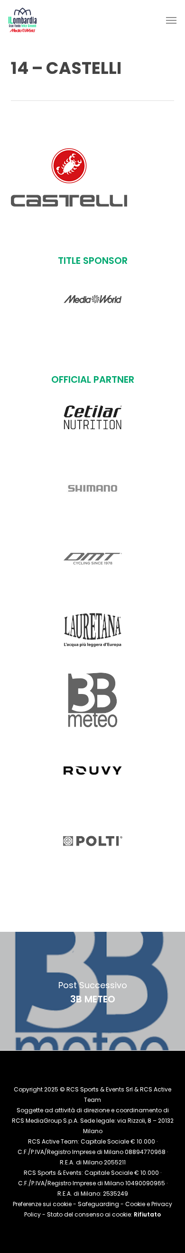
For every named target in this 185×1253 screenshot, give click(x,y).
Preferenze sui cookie (42, 1204)
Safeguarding (98, 1204)
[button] (171, 20)
